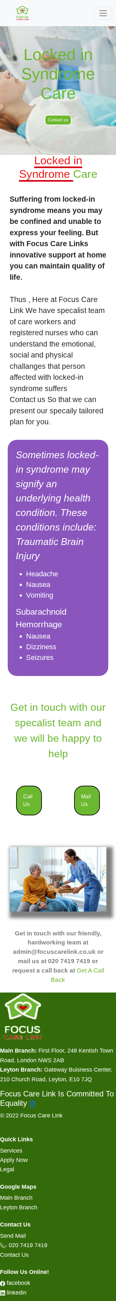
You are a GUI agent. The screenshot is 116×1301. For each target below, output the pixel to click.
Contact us (58, 119)
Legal (7, 1169)
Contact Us (14, 1254)
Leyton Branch (18, 1207)
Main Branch (16, 1197)
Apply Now (14, 1159)
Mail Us (86, 800)
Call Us (28, 800)
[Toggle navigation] (103, 13)
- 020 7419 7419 (26, 1245)
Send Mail (13, 1235)
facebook (17, 1282)
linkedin (15, 1292)
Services (11, 1150)
